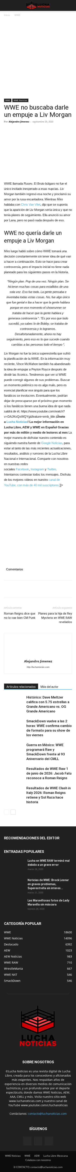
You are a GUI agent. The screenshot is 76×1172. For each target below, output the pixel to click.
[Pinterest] (27, 131)
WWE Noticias (20, 100)
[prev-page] (6, 812)
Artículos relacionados (21, 686)
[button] (6, 5)
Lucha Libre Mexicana (55, 1155)
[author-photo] (38, 647)
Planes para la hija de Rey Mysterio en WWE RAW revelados (55, 618)
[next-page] (13, 812)
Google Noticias (51, 443)
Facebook (22, 469)
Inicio (7, 15)
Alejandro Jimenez (19, 121)
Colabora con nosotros (38, 1160)
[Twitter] (17, 131)
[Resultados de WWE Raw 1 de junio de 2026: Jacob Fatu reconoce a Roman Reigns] (14, 773)
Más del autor (49, 686)
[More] (45, 131)
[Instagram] (38, 1141)
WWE (17, 15)
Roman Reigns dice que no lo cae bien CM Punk (19, 616)
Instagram (37, 469)
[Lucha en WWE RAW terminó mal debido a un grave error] (14, 866)
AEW (37, 1155)
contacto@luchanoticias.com (47, 1114)
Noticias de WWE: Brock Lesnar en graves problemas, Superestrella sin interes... (48, 884)
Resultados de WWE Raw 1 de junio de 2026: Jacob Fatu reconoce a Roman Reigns (49, 773)
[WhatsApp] (36, 131)
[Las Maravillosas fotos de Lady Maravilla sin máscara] (14, 905)
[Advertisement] (38, 59)
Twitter (51, 469)
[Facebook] (8, 131)
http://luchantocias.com (38, 667)
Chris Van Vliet (30, 204)
